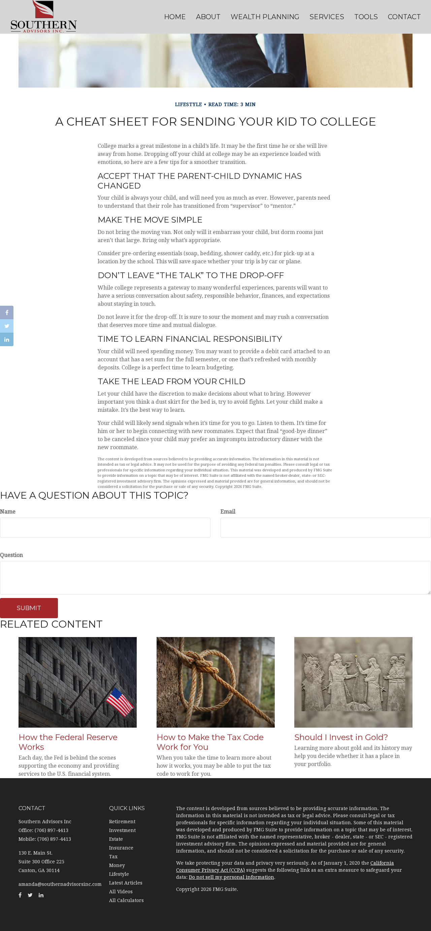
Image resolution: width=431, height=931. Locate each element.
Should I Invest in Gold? (341, 737)
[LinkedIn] (6, 339)
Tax (113, 856)
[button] (208, 16)
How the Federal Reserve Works (68, 742)
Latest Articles (125, 883)
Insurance (121, 848)
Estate (116, 839)
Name (7, 511)
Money (117, 865)
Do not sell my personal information (231, 877)
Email (228, 511)
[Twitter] (6, 326)
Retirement (122, 821)
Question (11, 555)
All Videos (121, 891)
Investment (122, 830)
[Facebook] (6, 312)
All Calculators (126, 900)
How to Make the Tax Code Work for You (210, 742)
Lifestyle (119, 874)
